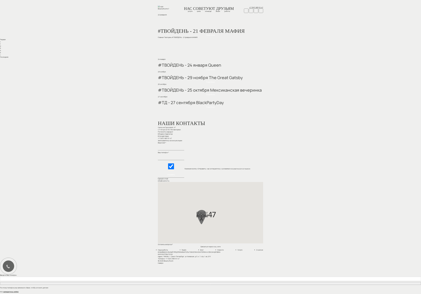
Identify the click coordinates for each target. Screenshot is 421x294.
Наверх (160, 263)
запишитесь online (11, 292)
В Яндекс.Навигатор (165, 134)
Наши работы (163, 250)
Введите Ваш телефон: (8, 275)
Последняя (4, 57)
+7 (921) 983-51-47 (256, 7)
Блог (202, 250)
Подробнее (210, 35)
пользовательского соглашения (240, 169)
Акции (218, 11)
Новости (220, 250)
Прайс (184, 250)
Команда (208, 11)
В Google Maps (163, 136)
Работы (227, 11)
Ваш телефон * (163, 152)
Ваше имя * (162, 143)
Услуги (190, 11)
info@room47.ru (163, 181)
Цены (199, 11)
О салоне (259, 250)
